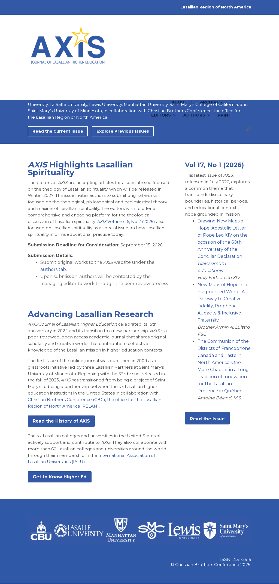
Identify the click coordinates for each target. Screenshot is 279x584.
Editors (161, 88)
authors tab (53, 269)
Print (224, 88)
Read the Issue (207, 418)
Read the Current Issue (57, 131)
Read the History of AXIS (61, 421)
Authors (194, 88)
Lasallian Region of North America (215, 7)
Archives (211, 75)
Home (158, 75)
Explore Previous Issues (122, 131)
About (179, 75)
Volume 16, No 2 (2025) (126, 221)
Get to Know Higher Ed (60, 476)
